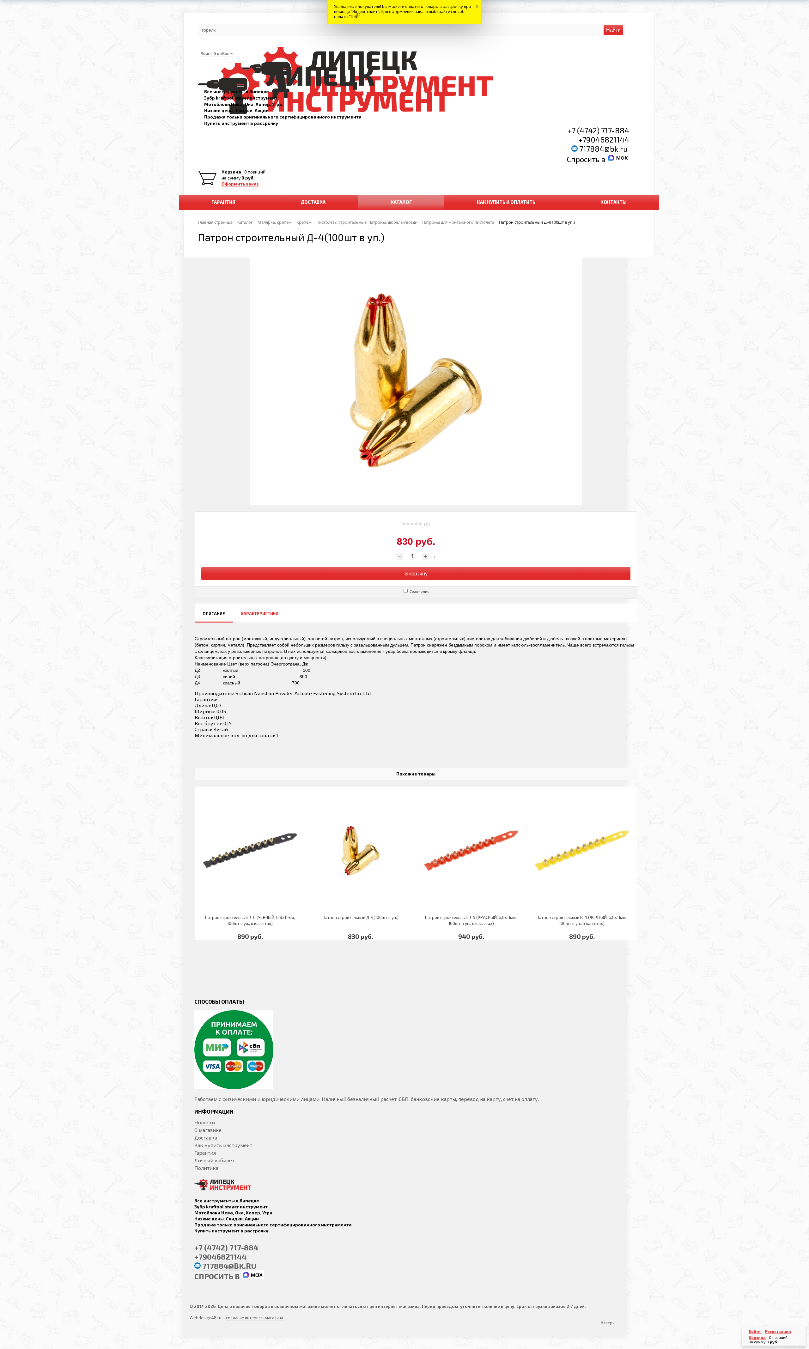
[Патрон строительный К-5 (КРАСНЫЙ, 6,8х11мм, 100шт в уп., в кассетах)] (471, 850)
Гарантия (205, 1153)
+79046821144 (603, 139)
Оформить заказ (240, 183)
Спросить (584, 159)
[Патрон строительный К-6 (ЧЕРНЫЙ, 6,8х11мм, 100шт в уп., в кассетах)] (250, 850)
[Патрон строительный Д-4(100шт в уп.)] (360, 850)
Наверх (608, 1322)
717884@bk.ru (603, 148)
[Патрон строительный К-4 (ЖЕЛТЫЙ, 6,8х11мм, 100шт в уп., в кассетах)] (582, 850)
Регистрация (778, 1331)
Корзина (231, 171)
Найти (613, 30)
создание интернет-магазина (254, 1317)
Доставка (205, 1137)
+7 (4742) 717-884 (598, 130)
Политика (206, 1168)
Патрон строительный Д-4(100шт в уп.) (360, 917)
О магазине (208, 1130)
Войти (755, 1331)
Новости (204, 1122)
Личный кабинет (214, 1160)
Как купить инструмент (223, 1145)
